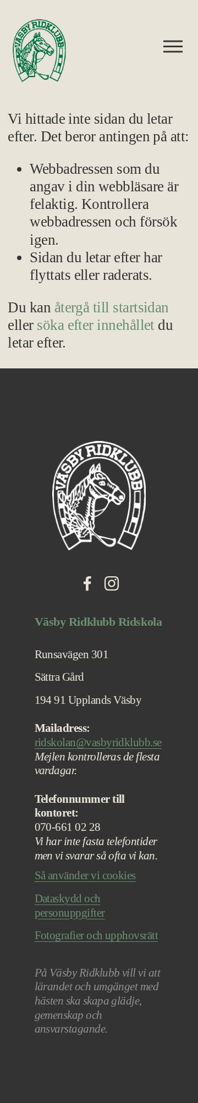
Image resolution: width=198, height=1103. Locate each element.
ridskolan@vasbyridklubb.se (98, 742)
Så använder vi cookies (85, 875)
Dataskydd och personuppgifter (70, 905)
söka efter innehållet (96, 325)
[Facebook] (87, 583)
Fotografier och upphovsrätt (96, 935)
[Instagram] (111, 583)
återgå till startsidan (111, 307)
